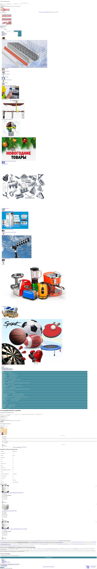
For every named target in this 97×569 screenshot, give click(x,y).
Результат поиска (4, 561)
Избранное (5, 29)
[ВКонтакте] (0, 567)
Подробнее (3, 500)
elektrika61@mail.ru (4, 565)
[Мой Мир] (2, 567)
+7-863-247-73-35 (5, 564)
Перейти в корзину (2, 27)
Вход (20, 31)
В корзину (14, 447)
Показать (6, 442)
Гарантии (3, 562)
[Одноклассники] (1, 567)
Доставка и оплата (4, 33)
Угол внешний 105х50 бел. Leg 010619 (5, 544)
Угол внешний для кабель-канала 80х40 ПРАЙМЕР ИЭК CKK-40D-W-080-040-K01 (12, 492)
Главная (3, 31)
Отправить (2, 7)
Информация (3, 32)
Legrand (39, 540)
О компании (3, 35)
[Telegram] (3, 567)
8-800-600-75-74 (11, 564)
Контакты (3, 560)
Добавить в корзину (4, 502)
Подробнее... (2, 421)
